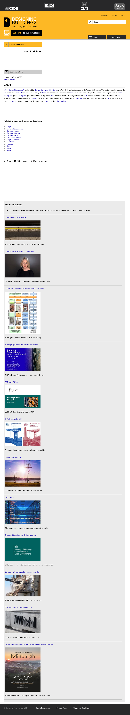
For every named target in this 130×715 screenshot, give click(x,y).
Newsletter (104, 15)
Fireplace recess (13, 140)
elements (47, 101)
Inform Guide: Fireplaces (13, 90)
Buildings (37, 121)
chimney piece (61, 101)
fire (119, 96)
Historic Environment (42, 90)
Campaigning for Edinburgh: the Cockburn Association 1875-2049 (29, 644)
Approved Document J (15, 129)
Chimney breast (12, 131)
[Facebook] (30, 51)
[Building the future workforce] (22, 240)
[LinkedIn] (36, 51)
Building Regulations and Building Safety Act (21, 345)
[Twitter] (33, 51)
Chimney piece (12, 135)
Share (9, 161)
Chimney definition (13, 133)
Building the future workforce (15, 217)
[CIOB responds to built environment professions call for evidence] (22, 560)
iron (71, 93)
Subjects (97, 37)
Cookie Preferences (43, 708)
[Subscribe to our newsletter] (23, 35)
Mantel (9, 148)
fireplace (79, 98)
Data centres (9, 497)
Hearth (9, 146)
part (108, 98)
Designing (27, 121)
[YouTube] (40, 51)
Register (114, 15)
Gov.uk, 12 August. (12, 457)
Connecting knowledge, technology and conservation (24, 288)
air (86, 96)
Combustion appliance (15, 137)
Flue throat (10, 142)
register (9, 96)
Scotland (53, 90)
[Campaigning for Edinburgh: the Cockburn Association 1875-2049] (22, 691)
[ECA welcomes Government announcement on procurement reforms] (22, 633)
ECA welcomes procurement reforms (18, 607)
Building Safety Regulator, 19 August (18, 251)
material (19, 93)
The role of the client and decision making (20, 535)
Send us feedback (40, 161)
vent (52, 96)
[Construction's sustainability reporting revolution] (22, 596)
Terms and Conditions (82, 708)
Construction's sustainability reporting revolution (22, 572)
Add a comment (22, 161)
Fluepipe (10, 144)
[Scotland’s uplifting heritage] (22, 446)
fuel (5, 93)
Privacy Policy (61, 708)
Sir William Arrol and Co (13, 419)
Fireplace (10, 127)
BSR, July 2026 (11, 382)
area (13, 101)
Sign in (122, 15)
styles (43, 93)
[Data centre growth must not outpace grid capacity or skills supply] (22, 524)
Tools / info (115, 37)
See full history (9, 79)
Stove (9, 150)
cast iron (34, 98)
